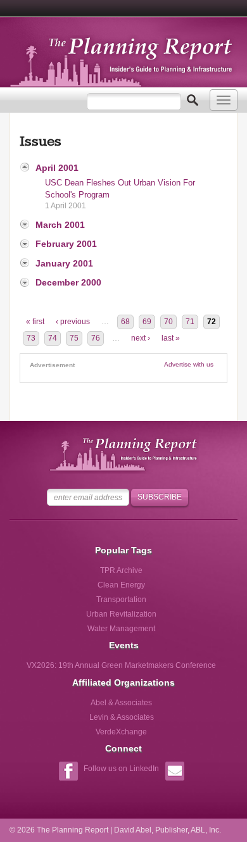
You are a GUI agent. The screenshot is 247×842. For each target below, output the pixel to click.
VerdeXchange (121, 731)
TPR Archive (121, 570)
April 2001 (57, 168)
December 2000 (68, 282)
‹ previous (73, 321)
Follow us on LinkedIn (121, 768)
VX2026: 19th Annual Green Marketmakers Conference (121, 665)
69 (146, 321)
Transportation (121, 599)
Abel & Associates (121, 702)
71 (190, 321)
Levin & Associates (121, 717)
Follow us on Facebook (68, 773)
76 (95, 338)
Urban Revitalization (121, 614)
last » (171, 338)
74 (52, 338)
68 (125, 321)
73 (31, 338)
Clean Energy (121, 585)
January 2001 (64, 263)
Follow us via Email (174, 773)
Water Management (121, 628)
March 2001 (60, 225)
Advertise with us (188, 364)
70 (168, 321)
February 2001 (66, 244)
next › (140, 338)
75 (74, 338)
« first (35, 321)
